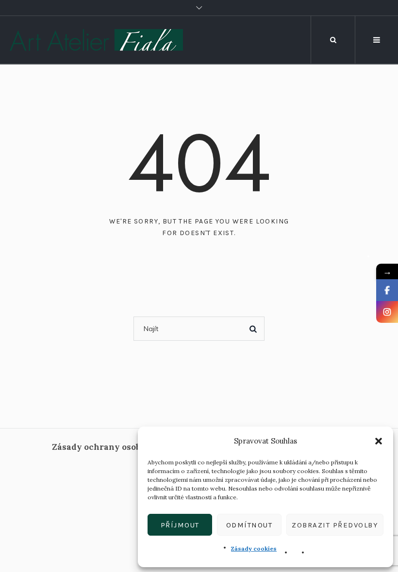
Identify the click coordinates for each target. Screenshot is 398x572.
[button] (378, 441)
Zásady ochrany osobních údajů (118, 447)
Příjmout (180, 525)
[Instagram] (387, 312)
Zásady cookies (254, 548)
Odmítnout (249, 525)
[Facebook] (387, 290)
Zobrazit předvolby (335, 525)
